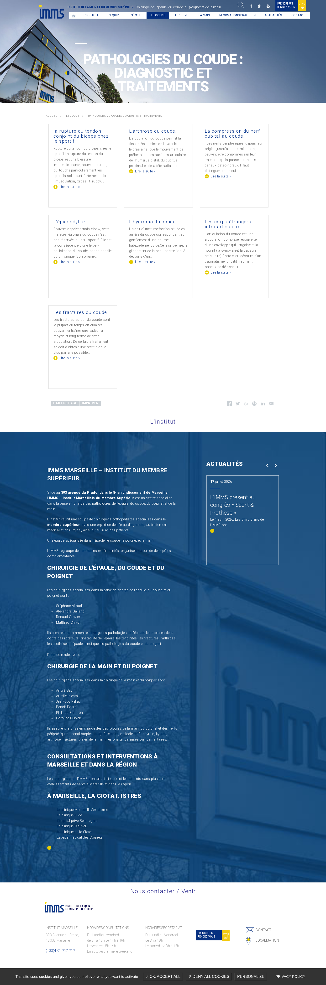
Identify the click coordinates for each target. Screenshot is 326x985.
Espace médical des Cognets (80, 837)
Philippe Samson (69, 713)
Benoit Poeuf (66, 707)
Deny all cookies (210, 977)
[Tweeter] (237, 404)
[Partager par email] (271, 404)
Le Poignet (182, 15)
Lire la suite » (69, 187)
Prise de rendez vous (63, 655)
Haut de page (65, 403)
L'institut (91, 15)
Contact (298, 15)
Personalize (250, 977)
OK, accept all (164, 977)
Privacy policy (290, 977)
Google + (260, 6)
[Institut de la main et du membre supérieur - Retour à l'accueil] (51, 12)
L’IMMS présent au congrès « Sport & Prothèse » (233, 505)
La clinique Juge (69, 815)
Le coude (158, 15)
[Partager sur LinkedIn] (262, 404)
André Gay (64, 691)
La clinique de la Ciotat (74, 832)
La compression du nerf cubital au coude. (232, 133)
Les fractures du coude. (81, 312)
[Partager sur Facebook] (229, 404)
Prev (267, 465)
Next (276, 465)
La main (204, 15)
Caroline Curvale (69, 718)
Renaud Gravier (68, 617)
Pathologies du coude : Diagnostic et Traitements (125, 115)
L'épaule (136, 15)
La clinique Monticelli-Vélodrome (82, 810)
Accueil (74, 15)
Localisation (267, 940)
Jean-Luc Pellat (68, 702)
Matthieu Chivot (68, 623)
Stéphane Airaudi (69, 606)
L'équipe (114, 15)
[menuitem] (74, 15)
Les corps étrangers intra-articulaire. (228, 224)
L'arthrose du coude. (153, 131)
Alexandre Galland (70, 611)
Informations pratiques (237, 15)
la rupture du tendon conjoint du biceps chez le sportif (81, 136)
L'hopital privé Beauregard (77, 821)
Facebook (251, 6)
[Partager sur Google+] (246, 405)
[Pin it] (254, 404)
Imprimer (90, 403)
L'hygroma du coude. (153, 221)
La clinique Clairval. (72, 826)
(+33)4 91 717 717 (60, 951)
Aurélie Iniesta (67, 696)
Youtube (268, 6)
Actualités (273, 15)
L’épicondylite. (70, 221)
